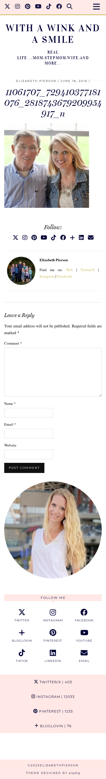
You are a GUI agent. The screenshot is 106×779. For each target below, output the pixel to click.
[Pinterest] (28, 7)
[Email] (91, 237)
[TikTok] (49, 7)
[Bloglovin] (72, 237)
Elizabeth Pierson (36, 81)
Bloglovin (55, 726)
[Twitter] (7, 7)
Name (10, 403)
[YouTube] (38, 7)
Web (69, 269)
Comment (13, 343)
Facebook (64, 276)
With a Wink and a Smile (53, 33)
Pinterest (55, 711)
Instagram (47, 276)
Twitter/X (87, 269)
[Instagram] (17, 7)
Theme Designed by (53, 773)
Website (10, 445)
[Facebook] (59, 7)
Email (10, 424)
